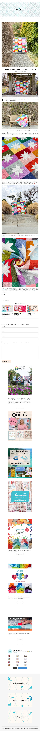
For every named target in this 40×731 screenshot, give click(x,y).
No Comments (23, 71)
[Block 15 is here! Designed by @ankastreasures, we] (25, 662)
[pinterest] (6, 729)
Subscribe (20, 639)
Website (3, 336)
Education (11, 728)
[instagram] (5, 729)
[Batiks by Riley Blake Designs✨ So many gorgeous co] (25, 659)
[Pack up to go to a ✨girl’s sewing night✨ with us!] (9, 659)
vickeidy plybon (6, 300)
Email (3, 331)
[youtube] (3, 729)
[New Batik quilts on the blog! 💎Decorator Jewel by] (25, 656)
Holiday (7, 728)
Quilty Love (36, 130)
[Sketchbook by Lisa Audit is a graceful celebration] (25, 665)
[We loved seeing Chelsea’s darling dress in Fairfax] (9, 656)
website (12, 289)
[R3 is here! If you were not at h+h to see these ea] (9, 662)
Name (3, 326)
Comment (4, 344)
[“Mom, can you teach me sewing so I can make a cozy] (9, 665)
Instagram (4, 289)
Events (37, 728)
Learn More (20, 408)
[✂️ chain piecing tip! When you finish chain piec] (17, 656)
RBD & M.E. (4, 728)
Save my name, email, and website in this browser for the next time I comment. (17, 343)
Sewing (14, 728)
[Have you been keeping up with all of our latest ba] (17, 665)
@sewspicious (18, 99)
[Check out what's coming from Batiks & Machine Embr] (17, 662)
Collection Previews (32, 728)
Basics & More (26, 728)
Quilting (17, 728)
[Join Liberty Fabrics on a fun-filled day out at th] (17, 659)
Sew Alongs (21, 728)
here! (34, 290)
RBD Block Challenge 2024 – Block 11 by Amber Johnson (7, 314)
